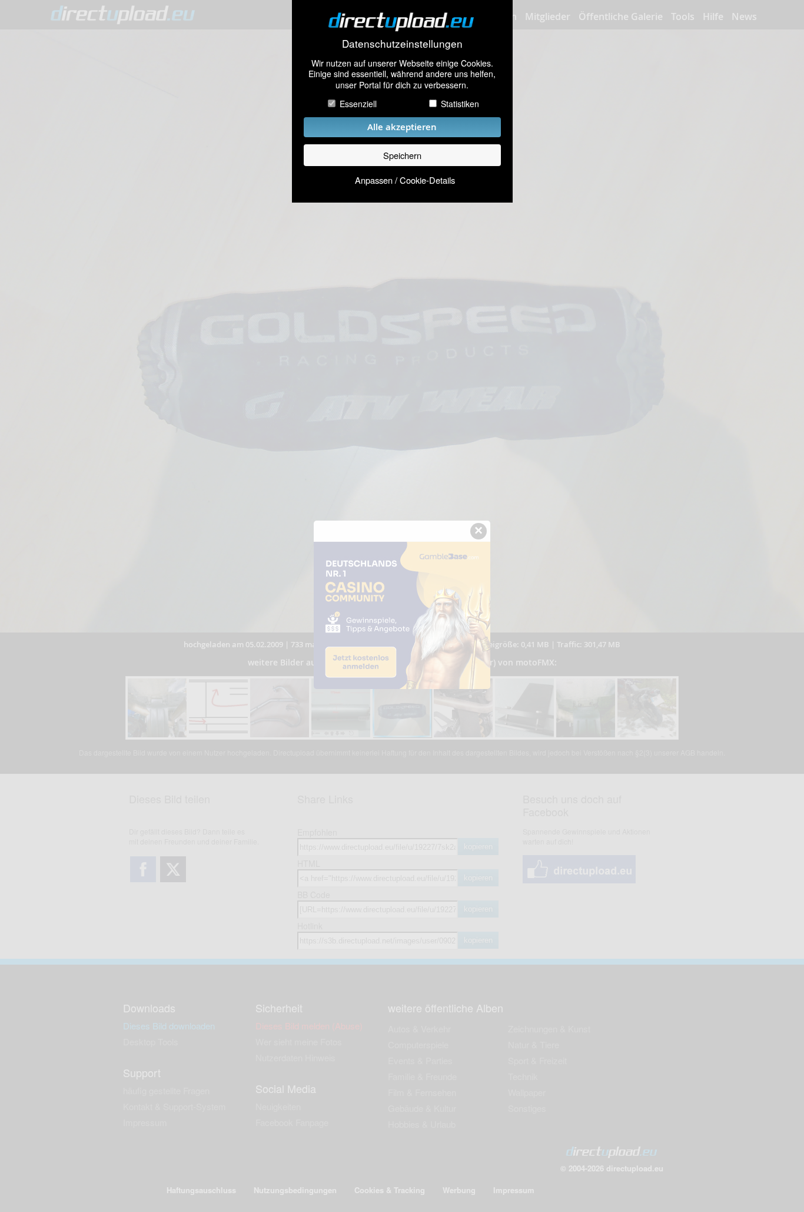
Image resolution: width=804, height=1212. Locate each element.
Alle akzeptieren (402, 127)
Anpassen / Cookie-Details (405, 180)
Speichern (402, 155)
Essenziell (358, 104)
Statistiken (460, 104)
